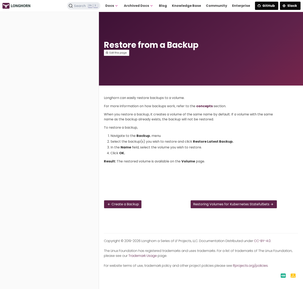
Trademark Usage (142, 255)
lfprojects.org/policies (250, 265)
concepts (204, 106)
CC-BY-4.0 (262, 240)
